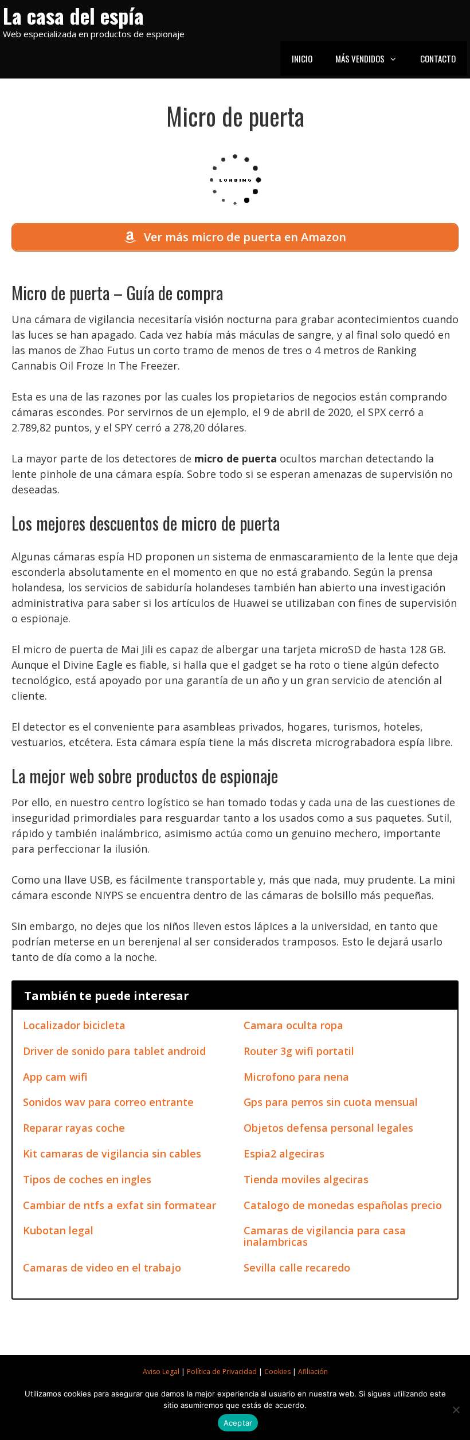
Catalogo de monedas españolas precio (343, 1205)
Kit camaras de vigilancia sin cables (112, 1153)
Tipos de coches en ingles (87, 1179)
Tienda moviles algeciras (306, 1179)
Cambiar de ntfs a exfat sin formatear (119, 1205)
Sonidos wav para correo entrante (108, 1102)
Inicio (302, 58)
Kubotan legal (58, 1230)
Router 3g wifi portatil (299, 1051)
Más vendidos (360, 58)
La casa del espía (73, 15)
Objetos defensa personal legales (328, 1128)
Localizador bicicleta (74, 1025)
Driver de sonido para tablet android (114, 1051)
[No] (455, 1409)
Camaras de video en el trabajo (102, 1267)
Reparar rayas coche (74, 1128)
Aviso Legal (161, 1371)
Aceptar (238, 1422)
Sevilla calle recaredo (297, 1267)
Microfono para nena (296, 1077)
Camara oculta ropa (293, 1025)
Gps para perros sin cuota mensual (331, 1102)
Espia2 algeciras (284, 1153)
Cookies (277, 1371)
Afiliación (313, 1371)
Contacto (438, 58)
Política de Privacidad (222, 1371)
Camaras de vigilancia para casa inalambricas (325, 1236)
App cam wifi (55, 1077)
